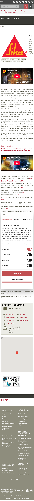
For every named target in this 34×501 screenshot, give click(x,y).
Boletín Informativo (7, 470)
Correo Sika (9, 314)
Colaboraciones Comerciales (22, 458)
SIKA (14, 12)
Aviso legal (5, 496)
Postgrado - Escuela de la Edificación (9, 439)
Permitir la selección (17, 279)
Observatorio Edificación (8, 423)
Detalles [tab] (16, 219)
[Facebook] (2, 400)
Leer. (30, 178)
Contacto (26, 498)
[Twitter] (6, 400)
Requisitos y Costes (23, 416)
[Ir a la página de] (11, 381)
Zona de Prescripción (7, 146)
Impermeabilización (6, 61)
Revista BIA (5, 468)
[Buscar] (17, 6)
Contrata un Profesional (24, 438)
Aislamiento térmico (15, 59)
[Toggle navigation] (30, 6)
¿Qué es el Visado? (23, 444)
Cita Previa (5, 421)
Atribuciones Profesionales (6, 429)
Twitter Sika (23, 317)
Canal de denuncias (11, 498)
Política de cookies (26, 496)
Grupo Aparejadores (7, 414)
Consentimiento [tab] (7, 219)
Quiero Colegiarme (23, 419)
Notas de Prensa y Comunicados (23, 468)
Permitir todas (17, 273)
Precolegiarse (21, 421)
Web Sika (22, 314)
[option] (9, 414)
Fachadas (23, 59)
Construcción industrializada (8, 63)
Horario (4, 416)
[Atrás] (1, 26)
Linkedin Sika (10, 320)
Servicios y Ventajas (23, 414)
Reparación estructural (17, 61)
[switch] (29, 254)
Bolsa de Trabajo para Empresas (23, 441)
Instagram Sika (24, 320)
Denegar (17, 285)
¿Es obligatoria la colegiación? (22, 424)
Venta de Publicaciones (8, 473)
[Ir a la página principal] (1, 1)
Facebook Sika (10, 317)
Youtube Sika (10, 324)
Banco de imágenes (23, 472)
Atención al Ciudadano (24, 451)
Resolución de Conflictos (24, 453)
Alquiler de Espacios (23, 455)
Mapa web (20, 498)
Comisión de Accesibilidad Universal (25, 447)
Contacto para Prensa (23, 474)
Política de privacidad (15, 496)
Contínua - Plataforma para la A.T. (8, 442)
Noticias (4, 419)
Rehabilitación (7, 12)
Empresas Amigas (7, 426)
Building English (6, 446)
